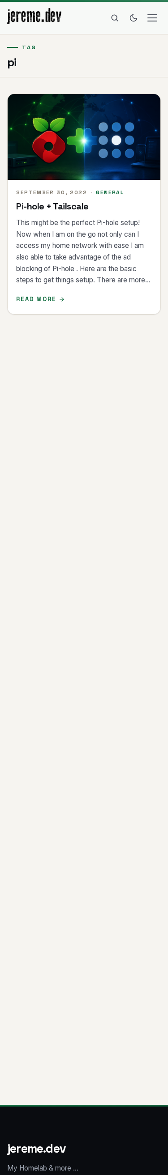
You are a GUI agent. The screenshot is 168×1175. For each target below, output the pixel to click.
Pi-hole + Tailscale (52, 206)
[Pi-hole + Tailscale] (84, 137)
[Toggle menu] (152, 17)
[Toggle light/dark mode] (133, 17)
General (110, 192)
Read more (36, 299)
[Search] (114, 17)
